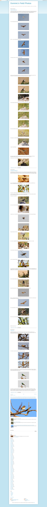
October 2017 (11, 451)
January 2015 (11, 468)
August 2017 (11, 452)
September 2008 (12, 489)
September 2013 (12, 478)
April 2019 (11, 443)
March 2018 (11, 448)
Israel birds (12, 493)
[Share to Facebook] (19, 167)
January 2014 (11, 475)
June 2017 (11, 453)
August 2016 (11, 459)
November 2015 (11, 462)
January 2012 (11, 485)
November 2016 (11, 458)
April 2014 (11, 473)
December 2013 (11, 476)
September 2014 (12, 471)
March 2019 (11, 444)
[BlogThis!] (18, 167)
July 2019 (11, 442)
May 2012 (11, 482)
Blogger (34, 502)
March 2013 (11, 480)
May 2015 (11, 466)
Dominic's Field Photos (20, 3)
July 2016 (11, 460)
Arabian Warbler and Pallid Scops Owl (17, 418)
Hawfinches (12, 330)
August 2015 (11, 464)
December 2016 (11, 457)
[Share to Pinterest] (20, 167)
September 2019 (12, 441)
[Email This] (17, 167)
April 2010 (11, 487)
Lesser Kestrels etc (13, 9)
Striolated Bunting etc (14, 170)
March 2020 (11, 439)
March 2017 (11, 455)
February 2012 (11, 484)
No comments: (15, 167)
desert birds (12, 492)
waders (11, 495)
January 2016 (11, 461)
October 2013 (11, 477)
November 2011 (11, 486)
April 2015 (11, 467)
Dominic (15, 435)
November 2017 (11, 450)
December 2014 (11, 469)
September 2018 (12, 446)
